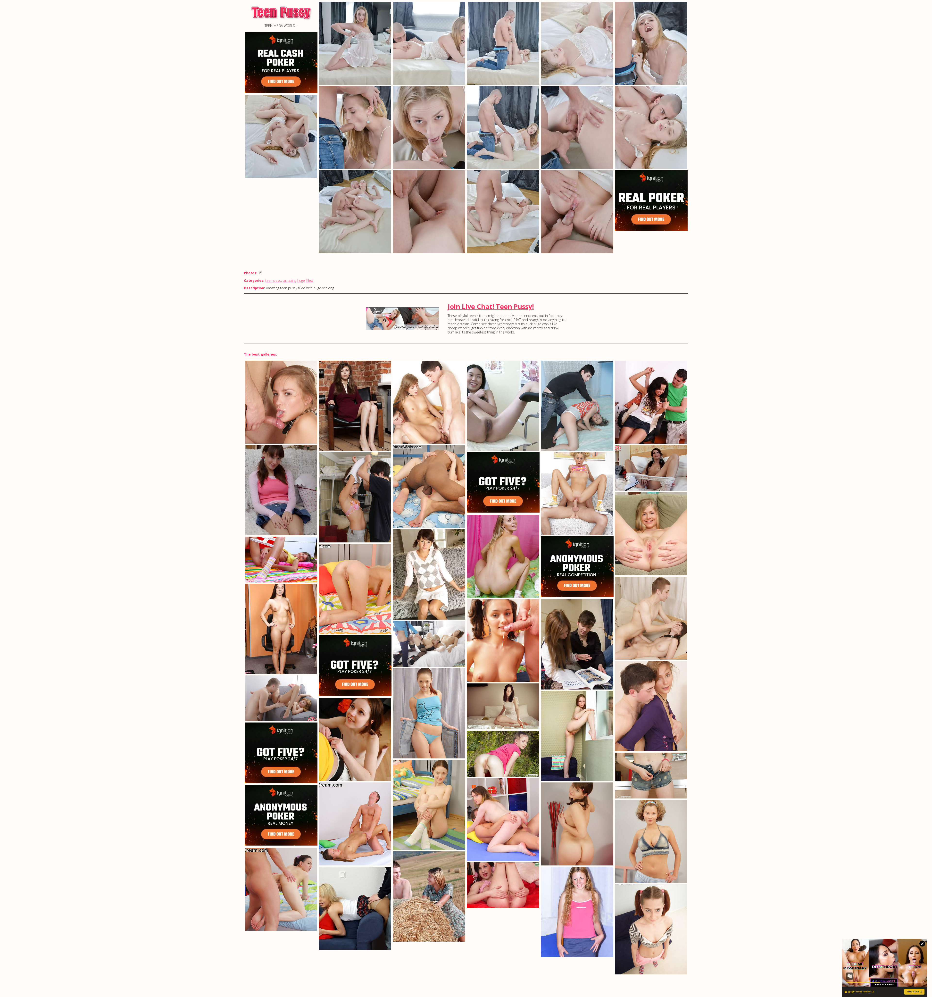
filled (309, 280)
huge (301, 280)
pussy (277, 280)
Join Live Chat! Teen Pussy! (491, 306)
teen (268, 280)
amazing (289, 280)
